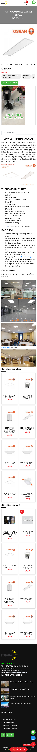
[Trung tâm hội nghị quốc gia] (5, 691)
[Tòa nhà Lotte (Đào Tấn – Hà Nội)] (5, 705)
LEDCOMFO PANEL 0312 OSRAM (27, 428)
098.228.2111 (20, 749)
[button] (33, 28)
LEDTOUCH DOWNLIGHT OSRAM (27, 397)
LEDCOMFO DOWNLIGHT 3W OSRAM (27, 494)
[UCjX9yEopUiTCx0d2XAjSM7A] (12, 735)
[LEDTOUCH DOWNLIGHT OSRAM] (27, 384)
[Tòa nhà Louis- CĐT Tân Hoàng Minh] (5, 684)
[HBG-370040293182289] (3, 735)
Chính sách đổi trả (9, 722)
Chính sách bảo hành (10, 728)
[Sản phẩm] (33, 744)
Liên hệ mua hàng (9, 83)
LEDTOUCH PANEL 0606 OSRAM (10, 463)
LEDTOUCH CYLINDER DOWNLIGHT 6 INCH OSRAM (9, 430)
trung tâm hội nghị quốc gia (19, 689)
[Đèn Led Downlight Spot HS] (27, 520)
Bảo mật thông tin (9, 719)
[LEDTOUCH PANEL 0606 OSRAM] (9, 450)
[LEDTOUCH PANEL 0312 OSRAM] (27, 450)
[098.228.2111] (33, 738)
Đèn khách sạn (5, 347)
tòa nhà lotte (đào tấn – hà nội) (20, 703)
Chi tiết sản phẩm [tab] (9, 132)
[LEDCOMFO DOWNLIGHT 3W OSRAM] (27, 481)
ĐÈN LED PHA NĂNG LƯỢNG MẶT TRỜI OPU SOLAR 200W (9, 534)
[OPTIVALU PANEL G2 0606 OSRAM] (9, 481)
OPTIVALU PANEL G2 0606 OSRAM (9, 494)
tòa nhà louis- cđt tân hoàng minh (21, 682)
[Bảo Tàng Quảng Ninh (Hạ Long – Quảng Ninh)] (5, 698)
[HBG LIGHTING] (4, 3)
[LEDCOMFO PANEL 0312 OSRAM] (27, 416)
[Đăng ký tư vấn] (33, 732)
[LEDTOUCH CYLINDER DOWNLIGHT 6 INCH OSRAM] (9, 416)
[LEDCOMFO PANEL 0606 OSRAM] (9, 384)
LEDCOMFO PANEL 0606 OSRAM (10, 396)
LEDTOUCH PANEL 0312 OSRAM (27, 463)
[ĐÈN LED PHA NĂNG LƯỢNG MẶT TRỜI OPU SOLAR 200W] (9, 519)
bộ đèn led (17, 18)
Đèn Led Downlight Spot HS (27, 532)
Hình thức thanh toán (10, 725)
